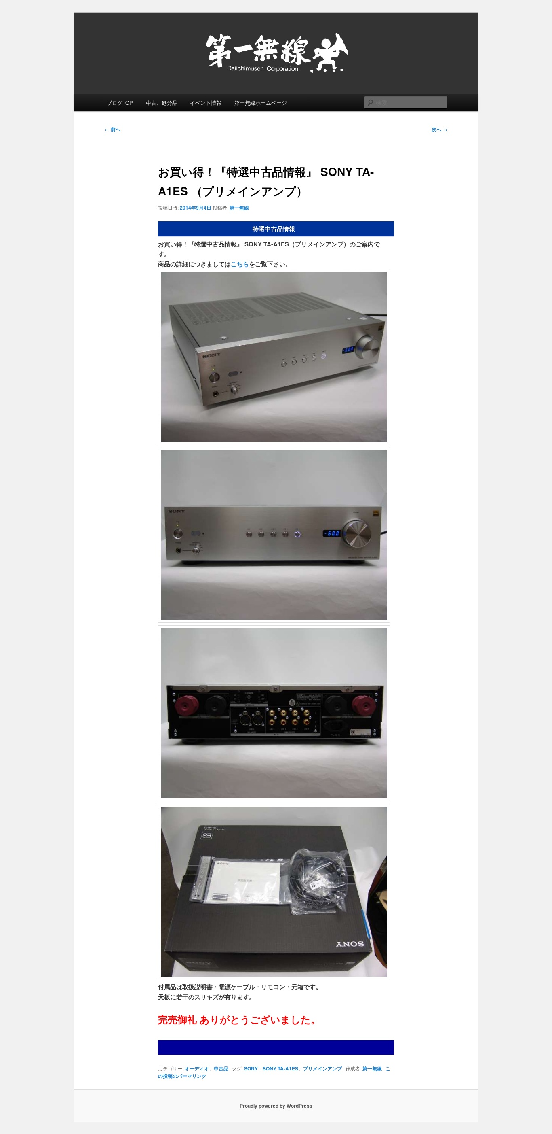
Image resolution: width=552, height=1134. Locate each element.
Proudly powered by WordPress (276, 1105)
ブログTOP (120, 102)
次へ (439, 129)
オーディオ (197, 1068)
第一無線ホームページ (260, 102)
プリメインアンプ (322, 1068)
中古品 (221, 1068)
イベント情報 (205, 102)
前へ (112, 129)
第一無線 (239, 207)
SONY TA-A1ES (280, 1068)
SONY (251, 1068)
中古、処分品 (161, 102)
